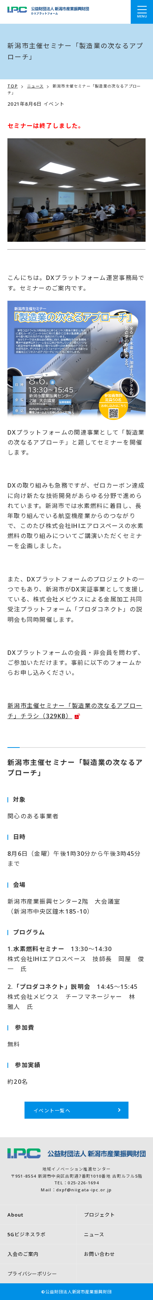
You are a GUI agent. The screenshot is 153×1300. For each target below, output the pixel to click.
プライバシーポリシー (32, 1273)
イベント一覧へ (52, 1110)
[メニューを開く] (142, 12)
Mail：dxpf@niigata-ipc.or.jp (76, 1189)
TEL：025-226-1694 (76, 1182)
